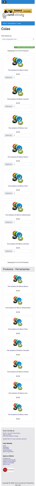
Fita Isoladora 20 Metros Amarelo (18, 99)
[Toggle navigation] (4, 2)
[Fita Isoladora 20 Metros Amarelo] (18, 91)
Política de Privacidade (9, 461)
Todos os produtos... (8, 451)
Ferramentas (12, 23)
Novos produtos (7, 450)
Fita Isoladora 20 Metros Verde (18, 70)
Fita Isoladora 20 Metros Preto (18, 186)
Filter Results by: (6, 36)
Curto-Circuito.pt (19, 483)
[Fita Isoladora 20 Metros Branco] (18, 149)
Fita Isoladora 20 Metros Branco (18, 157)
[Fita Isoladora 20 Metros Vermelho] (18, 236)
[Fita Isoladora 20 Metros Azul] (18, 120)
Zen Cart (18, 485)
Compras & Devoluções (9, 460)
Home (4, 23)
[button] (33, 478)
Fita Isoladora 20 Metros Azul (18, 128)
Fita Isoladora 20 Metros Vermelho (18, 244)
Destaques (6, 447)
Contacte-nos (6, 458)
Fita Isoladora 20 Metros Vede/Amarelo (18, 215)
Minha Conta (6, 464)
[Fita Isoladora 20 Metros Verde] (18, 62)
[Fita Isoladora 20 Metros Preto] (18, 178)
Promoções (6, 448)
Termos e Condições (8, 462)
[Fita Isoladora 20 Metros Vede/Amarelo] (18, 207)
